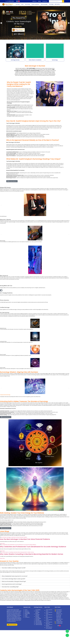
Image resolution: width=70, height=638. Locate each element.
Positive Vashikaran (35, 4)
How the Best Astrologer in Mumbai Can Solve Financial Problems (25, 539)
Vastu (22, 4)
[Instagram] (19, 1)
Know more (2, 543)
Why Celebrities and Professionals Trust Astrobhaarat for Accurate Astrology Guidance (33, 547)
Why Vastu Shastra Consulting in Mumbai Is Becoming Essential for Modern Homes (31, 554)
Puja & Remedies (44, 4)
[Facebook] (17, 1)
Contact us (44, 1)
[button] (18, 4)
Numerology (27, 4)
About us (34, 1)
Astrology (18, 4)
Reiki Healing (57, 4)
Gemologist (51, 4)
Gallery (39, 1)
